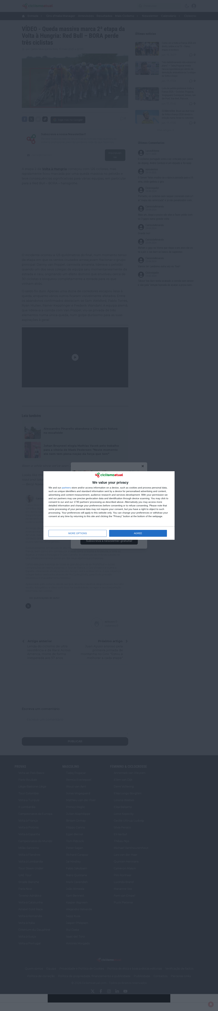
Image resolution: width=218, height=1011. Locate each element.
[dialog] (109, 505)
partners (66, 487)
